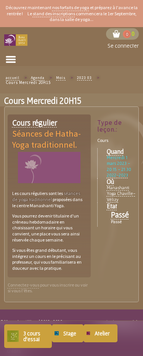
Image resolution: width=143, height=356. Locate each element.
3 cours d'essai (31, 336)
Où (110, 181)
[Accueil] (16, 40)
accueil (12, 77)
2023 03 (84, 77)
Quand (115, 151)
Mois (61, 77)
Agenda (38, 77)
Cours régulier (34, 122)
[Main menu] (10, 59)
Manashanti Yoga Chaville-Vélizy (121, 193)
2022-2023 (117, 174)
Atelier (102, 333)
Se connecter (123, 45)
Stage (69, 333)
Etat (112, 205)
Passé (120, 214)
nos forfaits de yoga (70, 7)
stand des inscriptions (54, 13)
